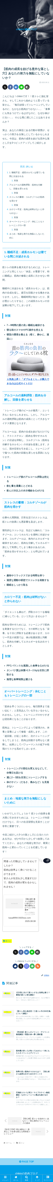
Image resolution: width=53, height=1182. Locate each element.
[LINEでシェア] (21, 87)
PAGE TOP (27, 1161)
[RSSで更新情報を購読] (37, 966)
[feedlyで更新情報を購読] (32, 966)
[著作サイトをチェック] (15, 966)
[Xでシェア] (5, 87)
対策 (16, 180)
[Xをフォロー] (20, 966)
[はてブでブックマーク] (16, 87)
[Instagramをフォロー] (26, 966)
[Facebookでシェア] (10, 87)
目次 (22, 166)
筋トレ (8, 941)
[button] (27, 87)
